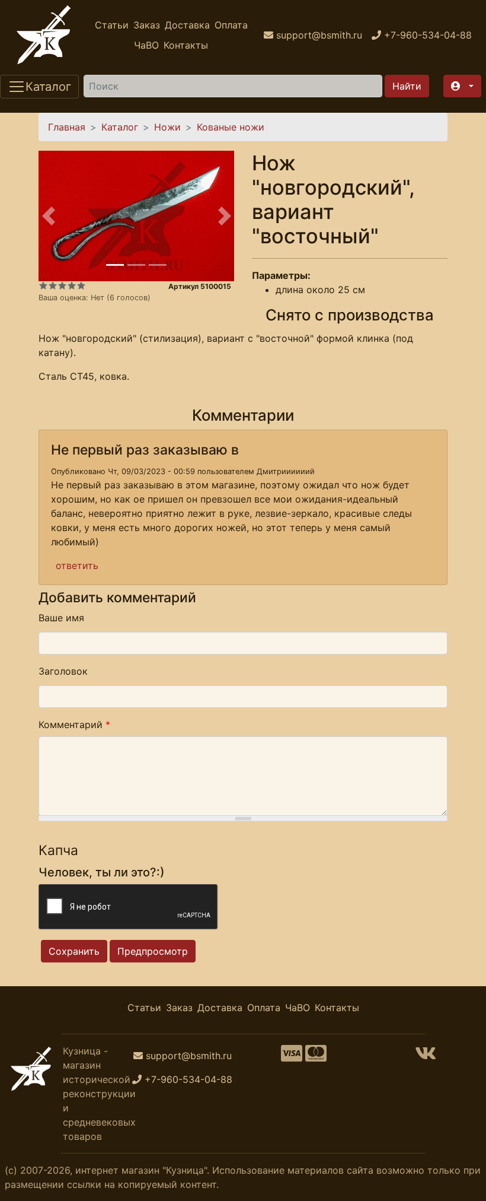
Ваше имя (61, 618)
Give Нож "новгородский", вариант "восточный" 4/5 (71, 285)
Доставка (187, 25)
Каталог (119, 127)
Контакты (186, 45)
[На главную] (43, 35)
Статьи (112, 25)
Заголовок (63, 671)
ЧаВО (146, 45)
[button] (462, 86)
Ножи (167, 127)
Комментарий (74, 724)
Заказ (146, 25)
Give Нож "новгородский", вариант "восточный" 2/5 (52, 285)
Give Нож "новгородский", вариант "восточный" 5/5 (81, 285)
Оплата (231, 25)
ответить (77, 565)
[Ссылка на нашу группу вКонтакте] (425, 1057)
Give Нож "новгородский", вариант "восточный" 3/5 (62, 285)
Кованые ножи (230, 127)
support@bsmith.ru (189, 1056)
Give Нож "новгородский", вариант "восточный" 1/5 (43, 285)
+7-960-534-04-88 (188, 1079)
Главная (66, 127)
